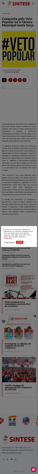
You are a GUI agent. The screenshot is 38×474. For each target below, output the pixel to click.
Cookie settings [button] (9, 242)
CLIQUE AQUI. (8, 238)
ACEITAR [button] (19, 242)
